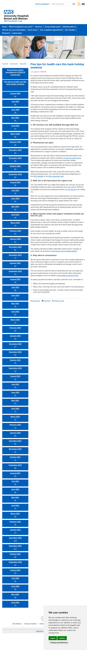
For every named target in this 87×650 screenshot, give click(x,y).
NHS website (38, 176)
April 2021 (15, 505)
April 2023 (15, 312)
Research (6, 33)
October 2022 (15, 360)
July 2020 (15, 578)
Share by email (59, 301)
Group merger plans (53, 27)
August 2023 (15, 279)
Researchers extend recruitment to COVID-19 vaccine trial (15, 72)
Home (4, 27)
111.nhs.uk (71, 189)
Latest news (17, 33)
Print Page (46, 301)
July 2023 (15, 287)
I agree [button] (52, 638)
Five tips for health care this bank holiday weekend (15, 83)
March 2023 (15, 320)
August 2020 (23, 63)
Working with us (69, 27)
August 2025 (15, 93)
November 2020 (15, 546)
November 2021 (15, 449)
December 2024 (15, 150)
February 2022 (15, 425)
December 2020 (15, 538)
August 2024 (15, 182)
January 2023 (15, 336)
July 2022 (15, 384)
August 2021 (15, 473)
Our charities (70, 30)
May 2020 (15, 594)
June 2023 (15, 295)
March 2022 (15, 417)
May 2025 (15, 118)
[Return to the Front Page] (43, 48)
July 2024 (15, 190)
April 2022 (15, 409)
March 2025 (15, 134)
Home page (5, 63)
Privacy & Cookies (30, 623)
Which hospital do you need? (21, 27)
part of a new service (73, 158)
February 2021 (15, 522)
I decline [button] (62, 638)
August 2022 (15, 376)
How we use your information (14, 30)
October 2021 (15, 457)
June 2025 (15, 110)
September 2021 (15, 465)
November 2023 (15, 255)
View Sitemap (16, 623)
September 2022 (15, 368)
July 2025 (15, 101)
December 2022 (15, 344)
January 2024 (15, 239)
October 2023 (15, 263)
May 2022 (15, 400)
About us (38, 27)
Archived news (14, 63)
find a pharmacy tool (56, 176)
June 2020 (15, 586)
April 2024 (15, 215)
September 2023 (15, 271)
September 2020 (15, 562)
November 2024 (15, 158)
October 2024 (15, 166)
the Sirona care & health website (64, 251)
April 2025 (15, 126)
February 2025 (15, 142)
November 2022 (15, 352)
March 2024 (15, 223)
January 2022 (15, 433)
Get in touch (33, 30)
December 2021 (15, 441)
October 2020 (15, 554)
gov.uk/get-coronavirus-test (68, 275)
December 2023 (15, 247)
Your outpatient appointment (51, 30)
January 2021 (15, 530)
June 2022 (15, 392)
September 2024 (15, 174)
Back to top (36, 301)
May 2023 (15, 303)
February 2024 (15, 231)
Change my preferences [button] (59, 642)
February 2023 (15, 328)
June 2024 (15, 198)
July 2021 (15, 481)
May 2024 (15, 207)
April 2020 (15, 602)
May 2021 (15, 497)
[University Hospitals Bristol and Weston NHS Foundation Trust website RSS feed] (79, 5)
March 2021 (15, 514)
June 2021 (15, 489)
